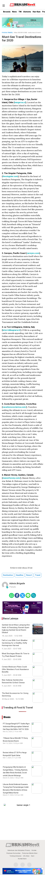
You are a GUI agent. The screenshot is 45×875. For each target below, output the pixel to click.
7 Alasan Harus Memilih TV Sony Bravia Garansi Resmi (15, 739)
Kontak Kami (22, 859)
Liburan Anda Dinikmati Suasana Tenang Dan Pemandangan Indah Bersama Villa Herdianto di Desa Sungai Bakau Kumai (16, 788)
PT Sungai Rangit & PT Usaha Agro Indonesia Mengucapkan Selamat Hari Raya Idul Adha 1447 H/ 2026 (16, 726)
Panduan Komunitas (13, 853)
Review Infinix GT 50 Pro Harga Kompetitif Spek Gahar (14, 754)
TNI (20, 11)
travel (37, 575)
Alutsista (27, 11)
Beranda (6, 11)
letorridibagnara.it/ (11, 330)
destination (8, 575)
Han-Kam (36, 11)
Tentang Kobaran (15, 856)
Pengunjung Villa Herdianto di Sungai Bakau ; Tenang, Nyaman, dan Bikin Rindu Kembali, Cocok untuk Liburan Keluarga (15, 771)
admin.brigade (17, 583)
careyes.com (33, 253)
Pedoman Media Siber (29, 853)
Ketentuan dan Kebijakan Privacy (19, 850)
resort (29, 575)
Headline (19, 575)
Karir (32, 856)
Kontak (34, 850)
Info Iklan (26, 856)
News (14, 11)
